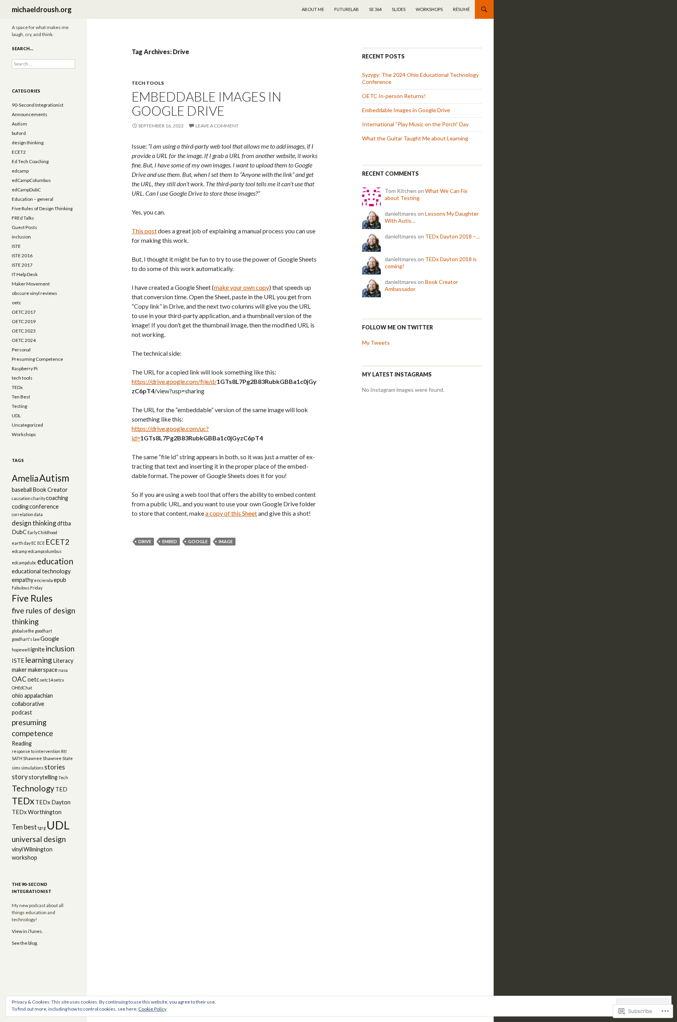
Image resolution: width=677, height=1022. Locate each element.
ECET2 (19, 152)
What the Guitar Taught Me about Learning (415, 138)
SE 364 (375, 9)
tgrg (42, 827)
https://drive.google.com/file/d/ (174, 381)
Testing (19, 406)
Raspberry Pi (25, 368)
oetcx (59, 679)
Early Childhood (42, 532)
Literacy (63, 660)
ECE (41, 543)
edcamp (20, 171)
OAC (19, 679)
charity (38, 498)
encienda (43, 580)
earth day (21, 543)
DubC (19, 532)
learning (38, 659)
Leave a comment (217, 126)
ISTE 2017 (22, 265)
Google (198, 541)
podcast (22, 712)
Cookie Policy (152, 1009)
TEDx (17, 387)
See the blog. (25, 943)
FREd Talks (23, 218)
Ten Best (21, 397)
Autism (19, 124)
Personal (21, 350)
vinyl (17, 849)
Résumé (461, 9)
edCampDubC (26, 190)
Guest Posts (24, 227)
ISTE (16, 246)
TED (61, 789)
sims (16, 767)
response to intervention (36, 751)
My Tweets (376, 342)
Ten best (24, 827)
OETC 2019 (24, 321)
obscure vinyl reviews (34, 293)
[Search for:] (43, 64)
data (38, 514)
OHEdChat (22, 687)
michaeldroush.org (42, 9)
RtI (64, 751)
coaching (57, 498)
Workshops (429, 9)
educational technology (41, 571)
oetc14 (46, 679)
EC (33, 543)
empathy (22, 579)
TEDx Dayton (53, 802)
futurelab (346, 9)
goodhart (43, 630)
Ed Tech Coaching (30, 161)
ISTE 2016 (22, 255)
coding (20, 506)
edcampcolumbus (45, 551)
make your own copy (241, 287)
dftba (64, 523)
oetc (16, 303)
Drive (144, 541)
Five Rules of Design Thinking (42, 208)
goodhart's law (26, 639)
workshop (24, 857)
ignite (38, 649)
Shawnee (32, 758)
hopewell (21, 649)
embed (169, 541)
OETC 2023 (24, 331)
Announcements (29, 114)
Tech (63, 777)
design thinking (27, 142)
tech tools (148, 83)
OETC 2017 (24, 312)
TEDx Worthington (37, 812)
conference (44, 506)
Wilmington (38, 849)
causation (21, 498)
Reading (22, 743)
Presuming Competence (37, 359)
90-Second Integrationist (37, 105)
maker (19, 669)
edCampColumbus (31, 180)
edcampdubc (24, 562)
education (55, 561)
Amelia (25, 478)
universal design (39, 839)
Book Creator (50, 489)
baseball (22, 489)
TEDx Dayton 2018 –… (452, 236)
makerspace (43, 669)
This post (144, 231)
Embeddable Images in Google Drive (206, 103)
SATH (17, 758)
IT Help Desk (25, 274)
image (226, 541)
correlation (22, 514)
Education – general (32, 199)
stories (54, 767)
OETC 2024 (24, 340)
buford (19, 133)
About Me (313, 9)
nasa (63, 670)
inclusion (21, 237)
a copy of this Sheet (231, 513)
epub (60, 579)
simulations (32, 767)
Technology (33, 788)
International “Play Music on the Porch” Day (415, 124)
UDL (16, 415)
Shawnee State (58, 758)
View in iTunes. (27, 931)
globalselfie (23, 630)
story (20, 777)
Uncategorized (27, 425)
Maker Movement (31, 284)
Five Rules (32, 598)
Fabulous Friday (27, 587)
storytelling (43, 777)
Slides (398, 9)
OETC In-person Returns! (394, 96)
